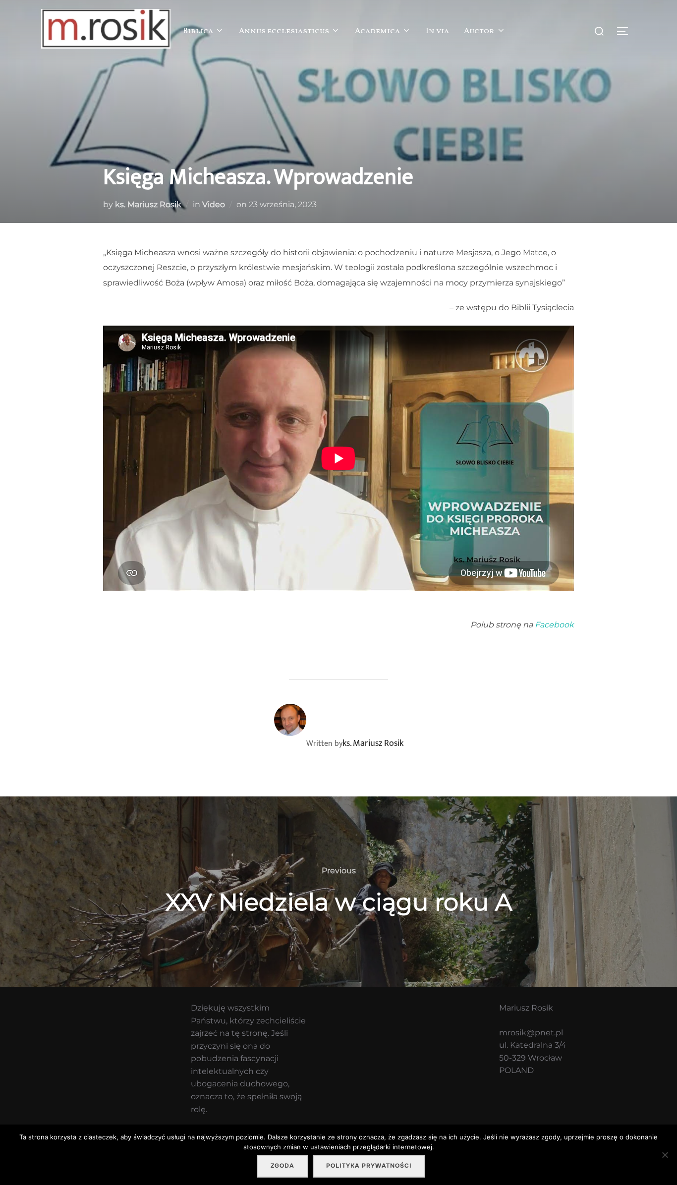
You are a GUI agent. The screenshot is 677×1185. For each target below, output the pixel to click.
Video (213, 204)
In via (437, 31)
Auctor (479, 31)
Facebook (554, 624)
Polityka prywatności (369, 1166)
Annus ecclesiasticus (284, 31)
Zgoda (282, 1166)
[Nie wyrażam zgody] (665, 1155)
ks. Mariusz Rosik (148, 204)
